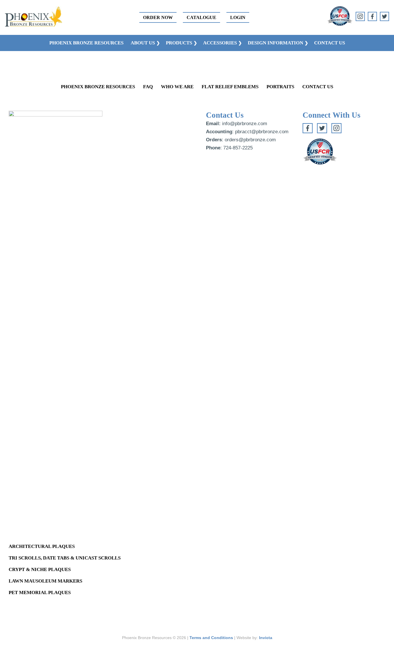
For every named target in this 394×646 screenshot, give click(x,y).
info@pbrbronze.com (244, 123)
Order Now (158, 17)
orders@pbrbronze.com (250, 139)
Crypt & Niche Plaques (40, 569)
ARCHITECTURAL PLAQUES (42, 546)
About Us (143, 43)
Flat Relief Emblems (230, 86)
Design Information (275, 43)
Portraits (280, 86)
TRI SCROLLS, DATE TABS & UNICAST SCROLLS (65, 558)
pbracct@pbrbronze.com (261, 131)
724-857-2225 (238, 148)
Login (237, 17)
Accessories (220, 43)
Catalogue (201, 17)
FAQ (148, 86)
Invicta (265, 637)
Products (179, 43)
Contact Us (329, 43)
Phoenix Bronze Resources (86, 43)
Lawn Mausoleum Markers (45, 581)
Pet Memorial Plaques (40, 592)
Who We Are (177, 86)
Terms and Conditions (211, 637)
